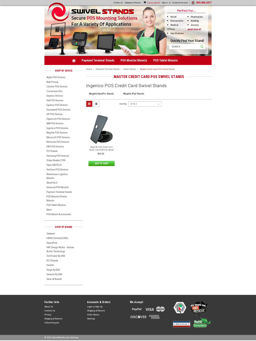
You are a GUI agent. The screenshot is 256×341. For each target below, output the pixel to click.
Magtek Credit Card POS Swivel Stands (157, 69)
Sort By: (123, 104)
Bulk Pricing (52, 82)
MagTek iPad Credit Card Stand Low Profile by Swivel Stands (101, 150)
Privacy (47, 314)
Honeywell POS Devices (58, 109)
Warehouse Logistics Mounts (57, 176)
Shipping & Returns (53, 319)
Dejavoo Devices (54, 95)
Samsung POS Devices (57, 155)
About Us (48, 306)
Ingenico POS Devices (57, 128)
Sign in (165, 3)
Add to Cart (101, 163)
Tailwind (50, 233)
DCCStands (52, 260)
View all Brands (54, 279)
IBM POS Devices (55, 123)
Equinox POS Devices (57, 105)
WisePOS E (51, 182)
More (49, 209)
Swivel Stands (129, 69)
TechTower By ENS (55, 255)
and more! (194, 29)
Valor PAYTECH (54, 165)
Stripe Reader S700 (55, 160)
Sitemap (91, 319)
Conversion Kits (54, 91)
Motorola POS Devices (57, 141)
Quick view (101, 141)
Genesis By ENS (54, 274)
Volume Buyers (51, 323)
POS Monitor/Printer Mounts (56, 198)
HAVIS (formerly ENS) (57, 238)
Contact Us (49, 310)
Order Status (93, 314)
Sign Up (98, 306)
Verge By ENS (53, 269)
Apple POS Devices (55, 77)
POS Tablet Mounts (165, 60)
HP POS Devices (54, 114)
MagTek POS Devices (57, 132)
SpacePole (51, 242)
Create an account (180, 3)
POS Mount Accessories (58, 214)
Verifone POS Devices (57, 169)
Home (89, 69)
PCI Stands (52, 151)
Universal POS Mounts (57, 187)
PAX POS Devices (55, 146)
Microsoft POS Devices (58, 137)
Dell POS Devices (54, 100)
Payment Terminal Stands (98, 60)
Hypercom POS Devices (58, 118)
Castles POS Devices (57, 86)
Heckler (50, 265)
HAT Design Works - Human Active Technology (60, 249)
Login (89, 306)
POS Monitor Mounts (134, 60)
